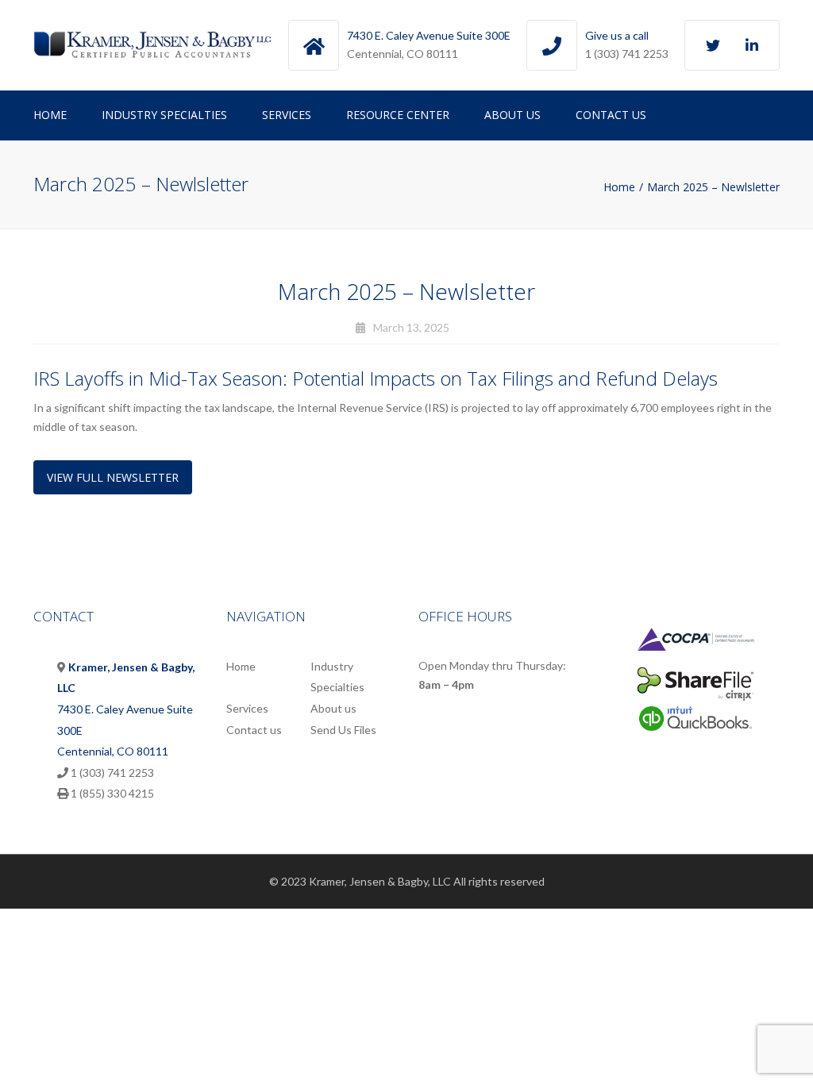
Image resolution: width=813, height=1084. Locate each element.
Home (50, 114)
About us (512, 114)
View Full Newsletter (113, 477)
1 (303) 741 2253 (627, 53)
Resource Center (397, 114)
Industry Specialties (164, 114)
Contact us (611, 114)
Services (286, 114)
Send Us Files (343, 729)
